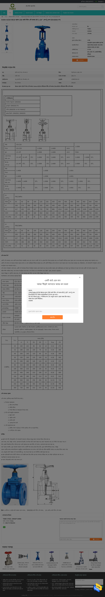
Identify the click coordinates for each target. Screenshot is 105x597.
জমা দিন (52, 317)
